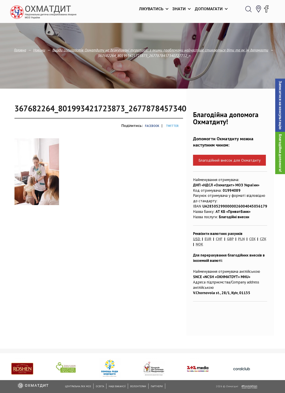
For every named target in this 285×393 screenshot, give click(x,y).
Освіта (100, 386)
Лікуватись (151, 8)
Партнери (157, 386)
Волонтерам (138, 386)
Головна (20, 50)
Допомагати (209, 8)
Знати (179, 8)
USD (196, 238)
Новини (39, 50)
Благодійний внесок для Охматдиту (229, 160)
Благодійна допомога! (280, 153)
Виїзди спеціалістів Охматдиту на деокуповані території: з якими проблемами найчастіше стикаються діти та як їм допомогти (160, 50)
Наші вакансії (117, 386)
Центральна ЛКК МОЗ (78, 386)
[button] (280, 105)
